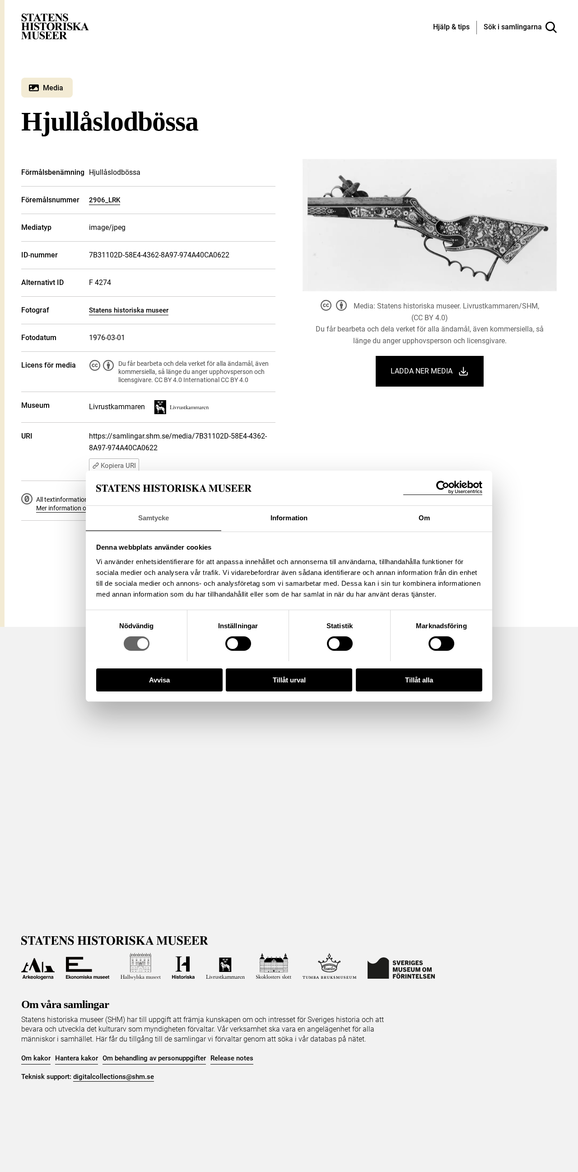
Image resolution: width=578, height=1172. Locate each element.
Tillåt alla (419, 679)
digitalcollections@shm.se (113, 1077)
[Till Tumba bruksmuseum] (330, 966)
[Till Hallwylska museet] (141, 966)
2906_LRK (104, 200)
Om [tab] (424, 517)
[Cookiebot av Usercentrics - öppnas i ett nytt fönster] (442, 488)
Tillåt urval (289, 679)
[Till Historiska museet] (183, 966)
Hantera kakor (76, 1058)
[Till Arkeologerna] (38, 966)
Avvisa (159, 679)
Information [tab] (289, 517)
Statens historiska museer (128, 310)
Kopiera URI (118, 466)
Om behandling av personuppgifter (154, 1058)
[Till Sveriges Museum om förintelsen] (401, 966)
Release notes (231, 1058)
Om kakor (36, 1058)
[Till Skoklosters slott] (273, 966)
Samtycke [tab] (153, 517)
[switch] (238, 643)
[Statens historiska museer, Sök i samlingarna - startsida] (55, 26)
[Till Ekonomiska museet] (87, 966)
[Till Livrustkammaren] (225, 966)
